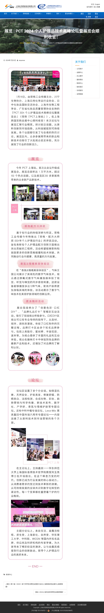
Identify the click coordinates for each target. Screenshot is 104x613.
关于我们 (14, 14)
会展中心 (80, 72)
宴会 (96, 14)
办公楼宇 (80, 76)
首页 (5, 14)
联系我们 (80, 87)
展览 (82, 14)
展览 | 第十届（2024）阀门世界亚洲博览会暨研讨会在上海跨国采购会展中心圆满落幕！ (34, 585)
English (97, 4)
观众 (57, 14)
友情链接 (80, 94)
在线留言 (80, 90)
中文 (92, 4)
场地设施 (26, 14)
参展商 (48, 14)
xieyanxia (22, 60)
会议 (96, 17)
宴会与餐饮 (55, 604)
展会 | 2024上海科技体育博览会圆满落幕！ (49, 592)
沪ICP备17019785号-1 (38, 610)
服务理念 (80, 80)
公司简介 (80, 69)
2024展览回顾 (81, 604)
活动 (89, 14)
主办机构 (38, 14)
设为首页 (90, 7)
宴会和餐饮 (69, 14)
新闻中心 (9, 574)
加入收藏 (97, 7)
